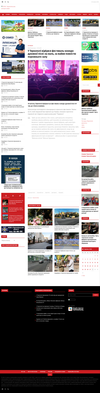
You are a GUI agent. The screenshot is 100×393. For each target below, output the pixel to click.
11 (85, 262)
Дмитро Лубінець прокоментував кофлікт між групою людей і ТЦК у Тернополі (90, 111)
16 (97, 262)
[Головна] (3, 14)
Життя (90, 14)
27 (90, 269)
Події (66, 14)
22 (95, 266)
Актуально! (30, 28)
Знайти (96, 295)
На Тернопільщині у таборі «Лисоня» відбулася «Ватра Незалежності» (10, 90)
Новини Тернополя (87, 154)
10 (82, 262)
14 (92, 262)
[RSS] (8, 2)
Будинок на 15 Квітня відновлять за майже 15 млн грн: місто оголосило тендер (13, 113)
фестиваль (54, 192)
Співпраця (42, 371)
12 (87, 262)
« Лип (83, 275)
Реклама (50, 371)
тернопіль (47, 192)
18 (85, 266)
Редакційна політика (73, 371)
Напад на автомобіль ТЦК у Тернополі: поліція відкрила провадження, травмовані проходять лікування (90, 239)
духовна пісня (32, 192)
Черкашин (61, 192)
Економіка (45, 14)
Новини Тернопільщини (89, 156)
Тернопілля (22, 14)
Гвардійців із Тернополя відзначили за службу (11, 142)
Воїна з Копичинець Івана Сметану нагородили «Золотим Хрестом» (10, 127)
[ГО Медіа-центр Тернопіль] (83, 308)
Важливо (48, 28)
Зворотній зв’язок (32, 371)
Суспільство (53, 14)
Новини (8, 14)
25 (85, 269)
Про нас (23, 371)
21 (92, 266)
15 (95, 262)
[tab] (5, 195)
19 (87, 266)
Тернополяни (36, 197)
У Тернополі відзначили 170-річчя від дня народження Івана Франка (11, 83)
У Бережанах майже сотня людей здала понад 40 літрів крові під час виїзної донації (12, 106)
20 (90, 266)
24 (82, 269)
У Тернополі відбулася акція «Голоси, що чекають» (11, 120)
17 (82, 266)
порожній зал (40, 192)
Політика (37, 14)
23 (97, 266)
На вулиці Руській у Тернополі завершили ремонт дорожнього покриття (12, 134)
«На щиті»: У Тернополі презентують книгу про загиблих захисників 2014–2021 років (12, 149)
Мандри (85, 14)
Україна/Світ (30, 14)
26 (87, 269)
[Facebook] (2, 2)
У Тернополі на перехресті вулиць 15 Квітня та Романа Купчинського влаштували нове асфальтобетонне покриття (12, 98)
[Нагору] (50, 374)
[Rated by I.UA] (83, 300)
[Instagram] (5, 2)
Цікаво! (96, 14)
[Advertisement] (16, 304)
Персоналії (72, 14)
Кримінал (60, 14)
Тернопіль (14, 14)
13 (90, 262)
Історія (79, 14)
